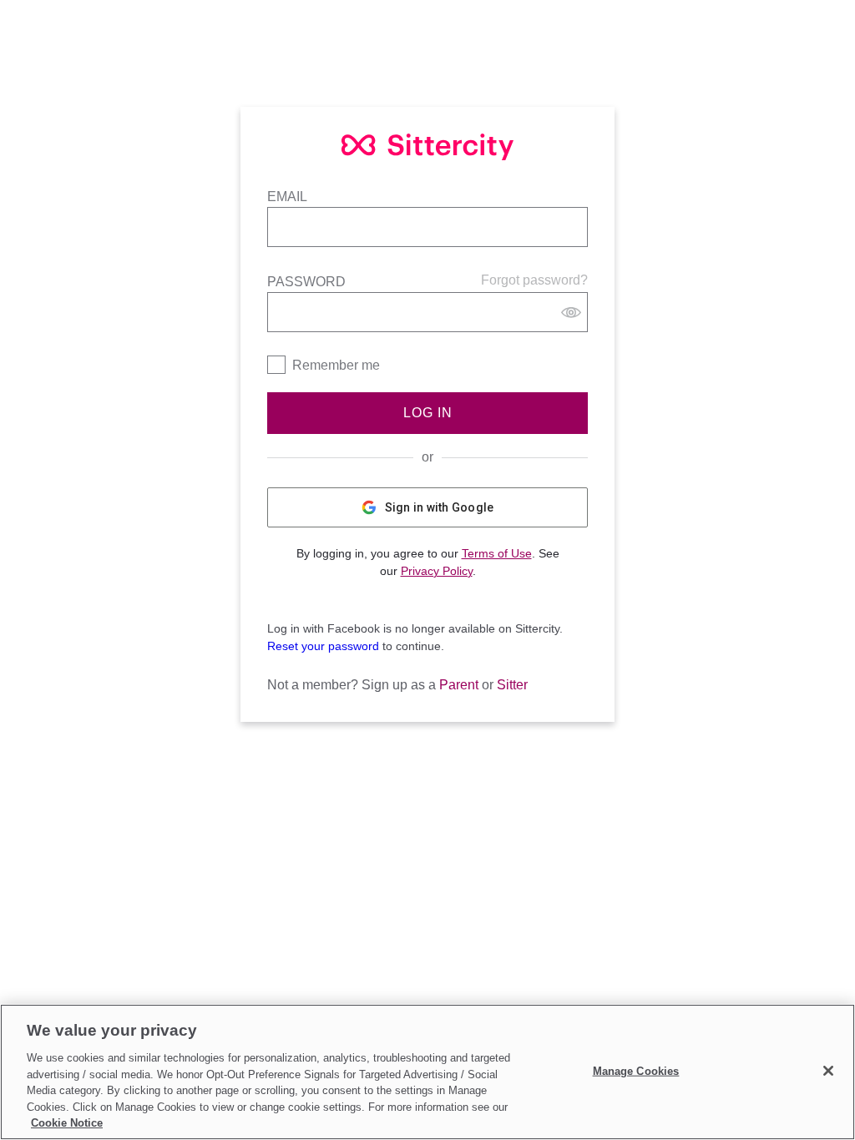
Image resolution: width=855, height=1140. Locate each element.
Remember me (336, 365)
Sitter (512, 685)
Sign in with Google (439, 507)
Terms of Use (497, 553)
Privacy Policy (437, 571)
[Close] (828, 1070)
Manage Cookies (636, 1070)
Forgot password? (534, 280)
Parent (458, 685)
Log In (428, 413)
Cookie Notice (67, 1123)
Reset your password (323, 646)
